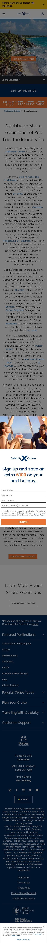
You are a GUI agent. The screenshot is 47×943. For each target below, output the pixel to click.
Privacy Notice (37, 934)
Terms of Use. (15, 935)
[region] (23, 933)
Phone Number (9, 506)
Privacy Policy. (39, 515)
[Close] (44, 927)
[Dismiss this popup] (44, 420)
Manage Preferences (23, 939)
